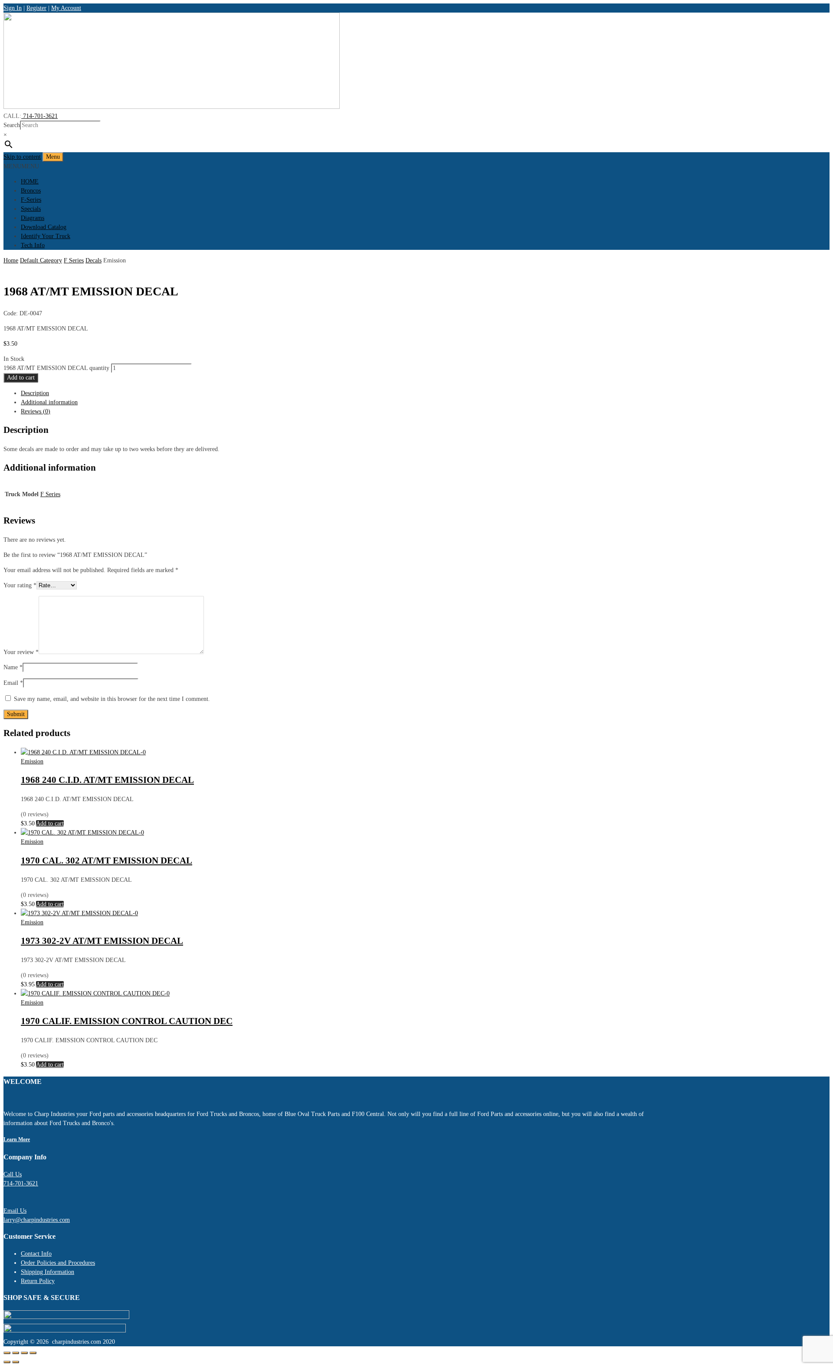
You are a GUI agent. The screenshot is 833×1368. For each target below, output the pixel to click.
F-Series (31, 199)
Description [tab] (35, 393)
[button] (21, 166)
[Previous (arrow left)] (6, 1362)
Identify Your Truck (45, 236)
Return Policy (38, 1281)
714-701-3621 (39, 116)
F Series (74, 260)
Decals (93, 260)
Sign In (12, 8)
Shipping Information (47, 1272)
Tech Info (33, 245)
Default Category (41, 260)
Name (13, 667)
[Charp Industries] (171, 107)
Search (11, 125)
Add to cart (21, 377)
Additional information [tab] (49, 402)
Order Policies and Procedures (58, 1263)
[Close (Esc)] (33, 1353)
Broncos (31, 190)
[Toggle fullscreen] (15, 1353)
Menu (53, 157)
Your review (21, 652)
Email (13, 683)
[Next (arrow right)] (15, 1362)
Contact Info (36, 1253)
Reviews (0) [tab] (35, 411)
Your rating (19, 585)
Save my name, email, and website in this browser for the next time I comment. (112, 699)
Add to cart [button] (50, 823)
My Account (66, 8)
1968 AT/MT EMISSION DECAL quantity (56, 368)
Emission (32, 761)
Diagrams (32, 218)
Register (36, 8)
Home (10, 260)
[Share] (24, 1353)
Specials (31, 209)
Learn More (16, 1139)
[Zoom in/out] (6, 1353)
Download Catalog (43, 227)
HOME (30, 181)
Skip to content (22, 157)
